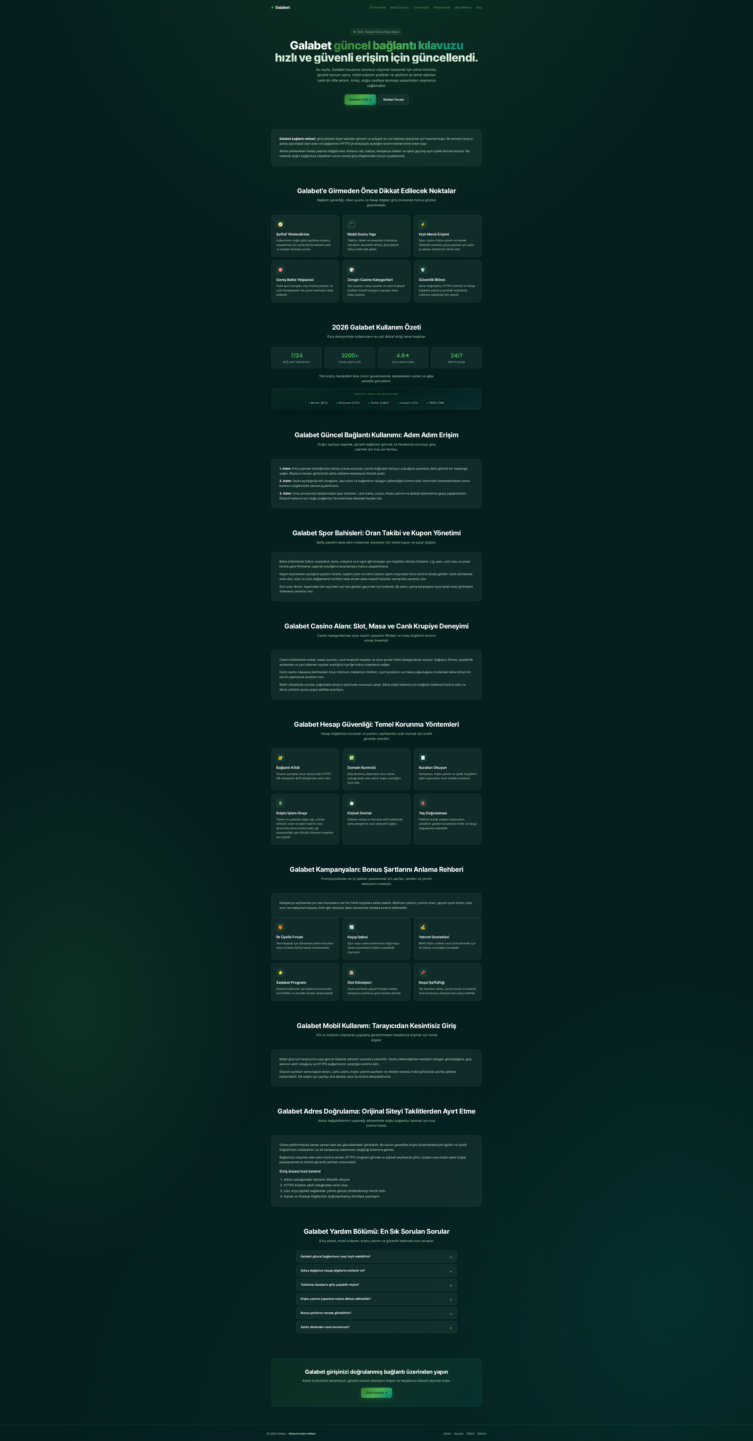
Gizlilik (447, 1433)
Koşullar (459, 1433)
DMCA (471, 1433)
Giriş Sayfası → (376, 1393)
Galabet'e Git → (360, 99)
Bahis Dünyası (400, 7)
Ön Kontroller (378, 7)
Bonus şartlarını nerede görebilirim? (326, 1313)
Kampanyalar (442, 7)
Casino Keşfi (421, 7)
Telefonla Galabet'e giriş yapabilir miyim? (330, 1284)
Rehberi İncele (393, 99)
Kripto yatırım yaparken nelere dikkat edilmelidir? (336, 1299)
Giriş (479, 7)
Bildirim (482, 1433)
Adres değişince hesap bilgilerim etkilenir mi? (333, 1270)
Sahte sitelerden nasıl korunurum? (325, 1327)
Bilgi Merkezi (463, 7)
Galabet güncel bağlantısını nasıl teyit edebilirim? (336, 1256)
